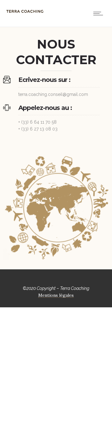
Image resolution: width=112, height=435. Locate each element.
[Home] (25, 14)
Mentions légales (56, 295)
